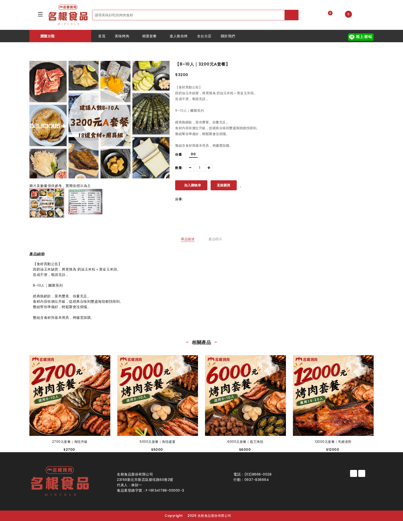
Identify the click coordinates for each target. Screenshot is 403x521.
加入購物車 (192, 185)
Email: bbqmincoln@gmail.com (261, 485)
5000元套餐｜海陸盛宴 (157, 441)
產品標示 (215, 239)
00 (193, 154)
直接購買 (223, 185)
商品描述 (188, 239)
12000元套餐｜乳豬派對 (333, 441)
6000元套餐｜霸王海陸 (245, 441)
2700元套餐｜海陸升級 (70, 441)
